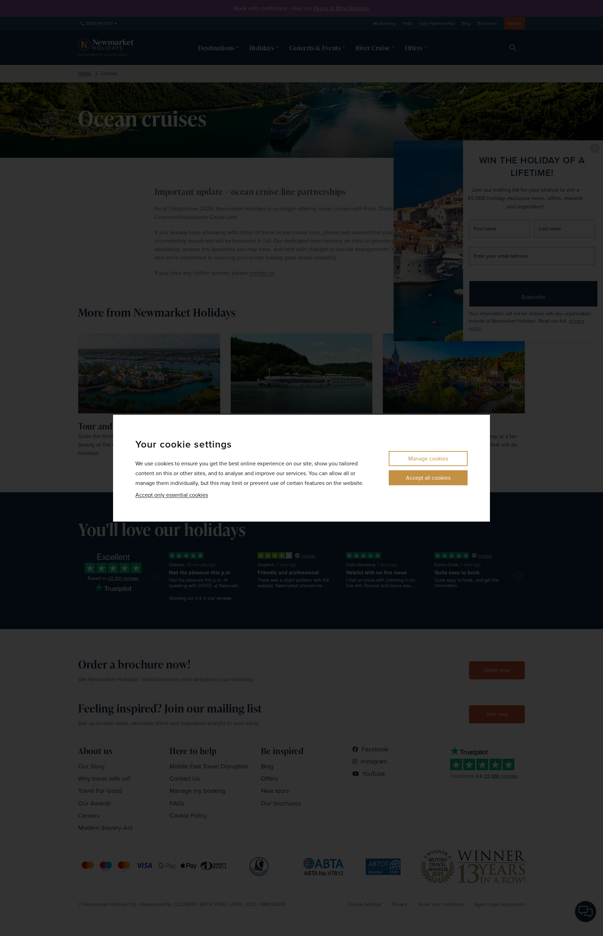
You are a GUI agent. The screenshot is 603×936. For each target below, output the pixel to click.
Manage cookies (428, 459)
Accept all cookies (428, 478)
